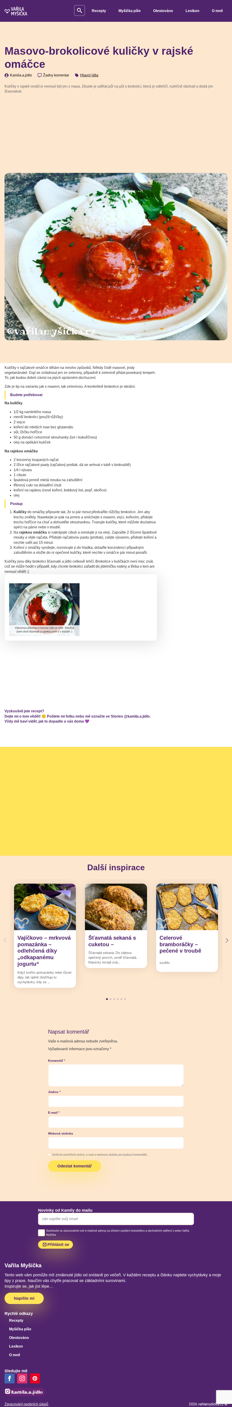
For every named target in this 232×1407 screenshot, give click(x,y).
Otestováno (163, 11)
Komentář (56, 1060)
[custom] (35, 1378)
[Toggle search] (79, 10)
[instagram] (22, 1378)
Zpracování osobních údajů (26, 1404)
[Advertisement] (116, 131)
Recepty (99, 11)
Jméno (54, 1091)
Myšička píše (129, 11)
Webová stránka (60, 1133)
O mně (217, 11)
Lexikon (192, 11)
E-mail (54, 1112)
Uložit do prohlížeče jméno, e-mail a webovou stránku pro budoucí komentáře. (100, 1154)
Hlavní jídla (89, 75)
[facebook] (9, 1378)
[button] (227, 940)
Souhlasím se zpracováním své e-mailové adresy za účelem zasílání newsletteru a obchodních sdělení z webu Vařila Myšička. (117, 1232)
